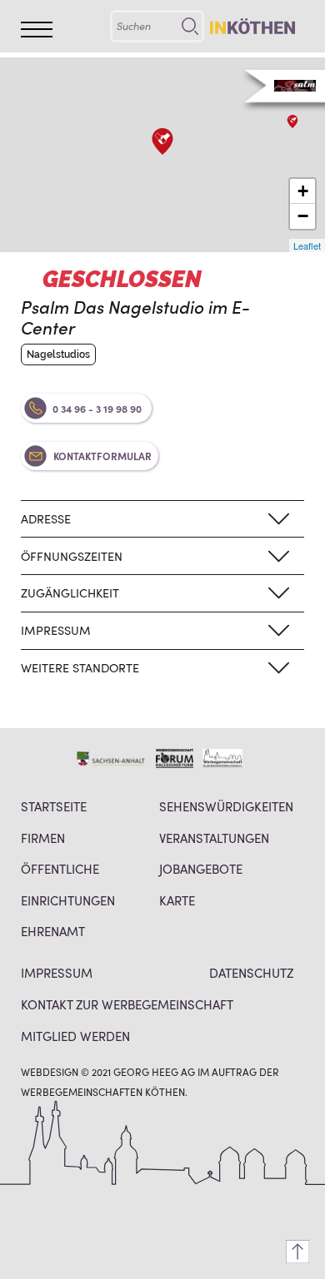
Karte (177, 900)
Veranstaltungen (214, 837)
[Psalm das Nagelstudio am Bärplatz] (292, 121)
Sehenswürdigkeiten (226, 806)
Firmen (43, 837)
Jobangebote (200, 868)
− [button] (303, 216)
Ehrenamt (53, 930)
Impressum (56, 972)
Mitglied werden (75, 1035)
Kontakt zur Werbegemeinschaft (127, 1004)
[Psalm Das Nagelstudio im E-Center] (162, 141)
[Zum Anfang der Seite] (297, 1251)
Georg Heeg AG (154, 1071)
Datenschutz (251, 972)
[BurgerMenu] (36, 29)
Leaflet (307, 245)
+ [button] (303, 191)
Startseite (54, 806)
